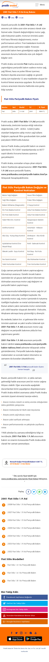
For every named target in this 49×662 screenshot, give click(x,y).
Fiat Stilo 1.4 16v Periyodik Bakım (22, 565)
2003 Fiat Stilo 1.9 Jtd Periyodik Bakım (24, 544)
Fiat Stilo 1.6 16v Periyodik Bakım (22, 573)
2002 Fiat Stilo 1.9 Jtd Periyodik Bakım (24, 552)
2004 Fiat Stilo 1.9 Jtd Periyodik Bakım (24, 536)
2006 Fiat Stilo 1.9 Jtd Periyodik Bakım (24, 520)
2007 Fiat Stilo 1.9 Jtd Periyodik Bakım (24, 512)
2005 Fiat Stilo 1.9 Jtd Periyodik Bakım (24, 528)
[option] (24, 463)
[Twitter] (33, 491)
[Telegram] (44, 491)
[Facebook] (28, 491)
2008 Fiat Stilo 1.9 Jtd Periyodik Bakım (24, 505)
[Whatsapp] (39, 491)
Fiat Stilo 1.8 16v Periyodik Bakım (22, 581)
